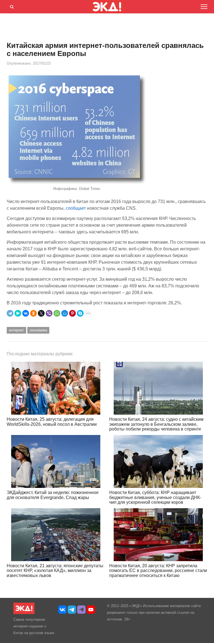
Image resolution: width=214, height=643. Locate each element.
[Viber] (49, 313)
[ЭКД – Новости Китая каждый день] (24, 613)
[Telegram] (10, 313)
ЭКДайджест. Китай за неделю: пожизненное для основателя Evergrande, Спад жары (53, 495)
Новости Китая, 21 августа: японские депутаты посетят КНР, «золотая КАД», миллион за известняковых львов (55, 570)
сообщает (76, 208)
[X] (41, 313)
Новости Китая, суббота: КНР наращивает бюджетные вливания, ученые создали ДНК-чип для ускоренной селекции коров (155, 497)
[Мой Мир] (64, 313)
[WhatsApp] (57, 313)
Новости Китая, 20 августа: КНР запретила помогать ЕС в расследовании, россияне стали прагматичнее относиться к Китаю (158, 570)
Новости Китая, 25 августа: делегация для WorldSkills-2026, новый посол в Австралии (52, 422)
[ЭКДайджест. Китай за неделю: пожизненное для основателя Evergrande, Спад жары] (56, 461)
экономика (38, 330)
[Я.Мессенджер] (17, 313)
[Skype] (80, 313)
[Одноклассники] (33, 313)
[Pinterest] (72, 313)
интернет (16, 330)
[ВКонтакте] (25, 313)
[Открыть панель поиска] (11, 6)
